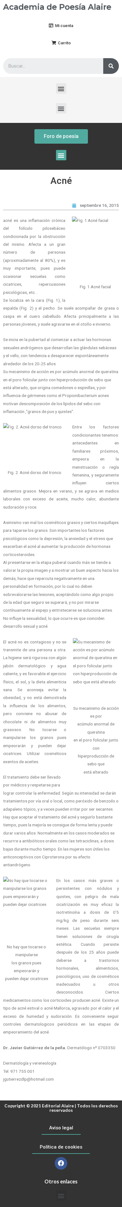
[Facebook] (61, 1163)
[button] (61, 25)
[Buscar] (111, 66)
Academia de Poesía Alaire (57, 7)
